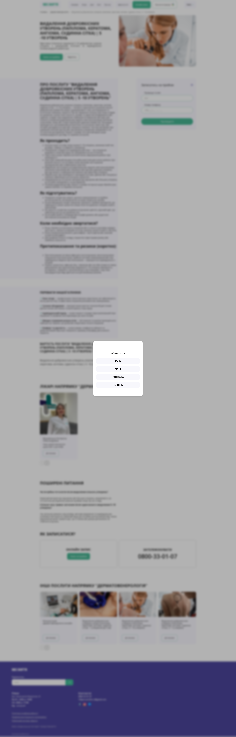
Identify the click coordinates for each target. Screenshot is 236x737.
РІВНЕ (118, 369)
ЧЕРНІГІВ (118, 384)
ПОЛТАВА (118, 376)
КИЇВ (118, 361)
